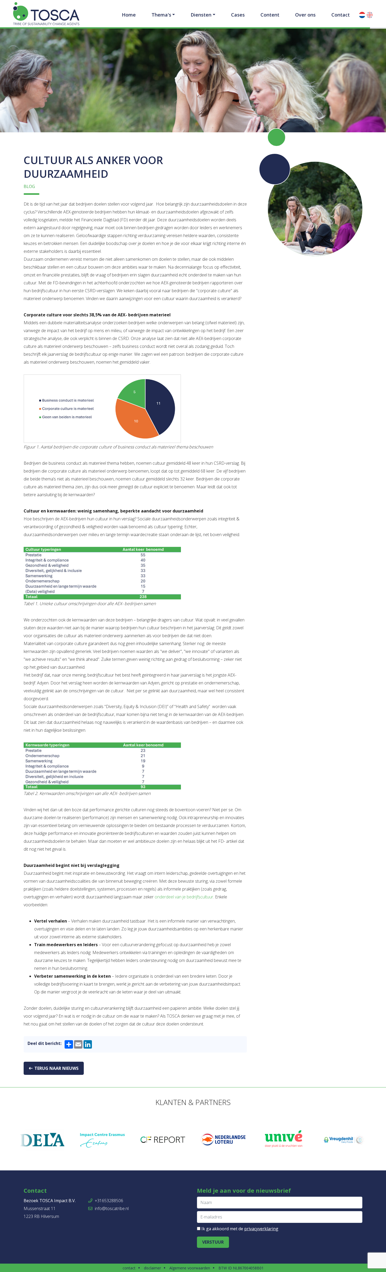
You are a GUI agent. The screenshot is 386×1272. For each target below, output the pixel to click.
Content (269, 15)
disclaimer (152, 1267)
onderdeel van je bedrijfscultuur (184, 897)
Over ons (305, 15)
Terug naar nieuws (56, 1068)
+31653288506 (108, 1200)
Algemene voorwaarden (189, 1267)
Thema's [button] (161, 15)
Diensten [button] (201, 15)
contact (129, 1267)
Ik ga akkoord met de (239, 1229)
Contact (340, 15)
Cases (238, 15)
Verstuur (213, 1242)
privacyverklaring (261, 1229)
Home (129, 15)
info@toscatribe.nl (111, 1208)
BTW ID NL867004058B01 (241, 1267)
